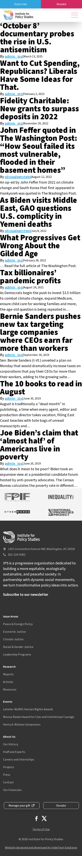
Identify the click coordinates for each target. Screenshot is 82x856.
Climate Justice (13, 639)
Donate (61, 4)
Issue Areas (10, 616)
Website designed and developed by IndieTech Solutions (41, 848)
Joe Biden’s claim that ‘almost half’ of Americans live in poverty (39, 445)
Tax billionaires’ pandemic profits (30, 276)
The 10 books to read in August (41, 388)
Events (7, 702)
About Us (9, 737)
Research (9, 667)
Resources (9, 689)
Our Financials (12, 790)
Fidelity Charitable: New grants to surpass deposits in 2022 (39, 109)
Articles (8, 682)
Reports (8, 674)
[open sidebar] (74, 15)
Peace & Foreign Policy (18, 624)
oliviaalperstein (18, 177)
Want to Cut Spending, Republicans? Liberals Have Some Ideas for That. (40, 75)
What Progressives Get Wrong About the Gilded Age (40, 245)
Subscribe (20, 4)
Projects (8, 767)
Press (6, 775)
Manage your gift (19, 805)
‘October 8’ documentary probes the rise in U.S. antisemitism (37, 38)
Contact (8, 782)
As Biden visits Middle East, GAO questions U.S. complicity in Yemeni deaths (38, 212)
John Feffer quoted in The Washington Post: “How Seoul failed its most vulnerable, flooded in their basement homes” (38, 150)
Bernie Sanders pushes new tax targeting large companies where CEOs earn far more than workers (40, 332)
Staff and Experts (14, 752)
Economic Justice (14, 632)
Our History (10, 744)
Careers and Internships (18, 759)
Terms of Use (41, 829)
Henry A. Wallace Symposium (21, 724)
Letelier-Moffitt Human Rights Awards (28, 709)
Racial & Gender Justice (18, 647)
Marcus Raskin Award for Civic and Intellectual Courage (38, 717)
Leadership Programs (17, 654)
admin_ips (14, 56)
